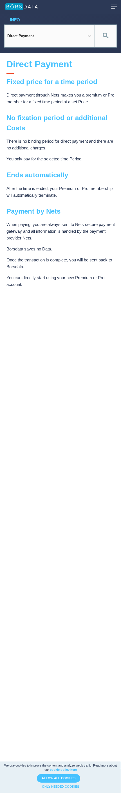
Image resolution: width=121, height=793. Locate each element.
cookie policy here (63, 769)
